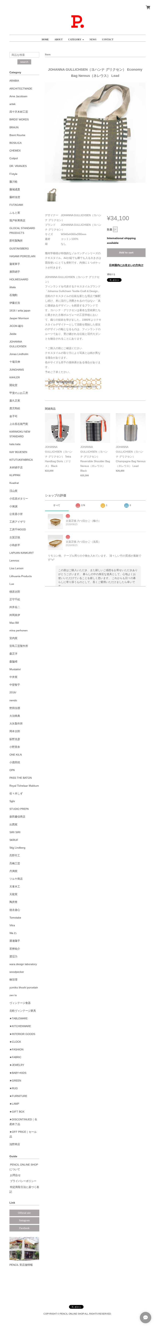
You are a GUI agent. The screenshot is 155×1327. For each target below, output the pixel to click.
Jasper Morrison (19, 318)
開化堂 (13, 385)
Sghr (12, 801)
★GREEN (15, 1080)
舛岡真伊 (14, 614)
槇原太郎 (14, 591)
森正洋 (13, 653)
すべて (56, 505)
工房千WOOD (17, 529)
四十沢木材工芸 (18, 111)
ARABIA (14, 80)
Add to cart (126, 252)
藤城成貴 (14, 189)
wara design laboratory (23, 964)
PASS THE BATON (20, 777)
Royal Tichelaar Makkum (24, 785)
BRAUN (14, 127)
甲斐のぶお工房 (18, 392)
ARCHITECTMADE (20, 88)
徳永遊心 (14, 909)
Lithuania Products (20, 576)
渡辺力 (13, 956)
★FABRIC (15, 1057)
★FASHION (16, 1049)
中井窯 (13, 676)
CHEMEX (15, 150)
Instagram (24, 1220)
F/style (13, 173)
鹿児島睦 (14, 408)
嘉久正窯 (14, 400)
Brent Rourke (17, 135)
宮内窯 (13, 638)
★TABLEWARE (18, 1018)
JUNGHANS (16, 369)
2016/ (12, 692)
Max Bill (14, 622)
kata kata (14, 444)
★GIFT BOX (16, 1111)
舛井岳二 (14, 607)
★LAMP (14, 1103)
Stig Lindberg (17, 847)
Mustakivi (15, 669)
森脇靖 (13, 661)
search (24, 61)
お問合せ (15, 1175)
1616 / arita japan (19, 310)
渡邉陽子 (14, 940)
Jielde (12, 333)
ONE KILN (15, 754)
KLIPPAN (14, 475)
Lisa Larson (16, 568)
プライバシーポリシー (23, 1180)
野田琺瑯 (14, 708)
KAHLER (14, 377)
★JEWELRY (16, 1064)
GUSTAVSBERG (19, 248)
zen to (13, 995)
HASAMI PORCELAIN (22, 256)
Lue (11, 583)
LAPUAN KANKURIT (21, 552)
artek (12, 104)
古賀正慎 (14, 537)
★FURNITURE (18, 1096)
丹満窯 (13, 871)
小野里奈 (14, 746)
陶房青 (13, 901)
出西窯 (13, 824)
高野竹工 (14, 855)
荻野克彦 (14, 739)
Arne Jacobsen (18, 96)
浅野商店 (14, 1144)
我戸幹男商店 (17, 220)
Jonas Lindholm (18, 354)
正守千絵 (14, 599)
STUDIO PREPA (19, 808)
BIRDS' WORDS (19, 119)
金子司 (13, 416)
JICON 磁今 (16, 325)
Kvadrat (14, 482)
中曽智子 (14, 684)
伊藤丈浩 (14, 302)
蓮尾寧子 (14, 263)
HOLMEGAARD (18, 279)
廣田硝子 (14, 271)
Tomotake (15, 917)
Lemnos (14, 560)
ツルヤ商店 (16, 878)
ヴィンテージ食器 (20, 1002)
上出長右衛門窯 (18, 423)
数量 (109, 229)
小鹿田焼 (14, 762)
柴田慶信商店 (17, 816)
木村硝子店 (16, 467)
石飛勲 (13, 295)
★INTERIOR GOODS (22, 1034)
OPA (12, 770)
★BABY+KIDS (17, 1072)
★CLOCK (15, 1041)
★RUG (13, 1088)
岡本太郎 (14, 731)
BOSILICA (15, 142)
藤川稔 (13, 181)
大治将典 (14, 715)
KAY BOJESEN (18, 452)
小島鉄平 (14, 545)
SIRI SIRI (14, 832)
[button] (76, 38)
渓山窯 (13, 490)
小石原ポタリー (18, 498)
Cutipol (13, 158)
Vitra (12, 925)
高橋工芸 (14, 863)
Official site (24, 1213)
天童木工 (14, 886)
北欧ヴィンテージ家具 (22, 1010)
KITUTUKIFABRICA (21, 459)
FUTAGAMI (16, 204)
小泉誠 (13, 506)
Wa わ (13, 933)
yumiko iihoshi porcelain (23, 987)
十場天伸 (14, 361)
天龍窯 (13, 894)
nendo (13, 700)
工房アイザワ (17, 521)
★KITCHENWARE (20, 1026)
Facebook (24, 1228)
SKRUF (13, 839)
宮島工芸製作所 (18, 645)
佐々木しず (16, 793)
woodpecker (16, 971)
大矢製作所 (16, 723)
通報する (111, 274)
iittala (12, 287)
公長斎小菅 (16, 514)
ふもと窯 (14, 212)
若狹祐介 (14, 948)
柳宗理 (13, 979)
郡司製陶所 (16, 240)
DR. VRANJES (18, 166)
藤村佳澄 (14, 197)
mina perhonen (18, 630)
